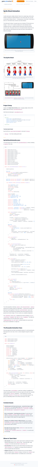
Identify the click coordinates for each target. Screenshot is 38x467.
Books (35, 1)
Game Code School (18, 463)
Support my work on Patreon (19, 464)
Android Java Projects (29, 1)
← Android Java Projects (8, 4)
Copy (33, 115)
